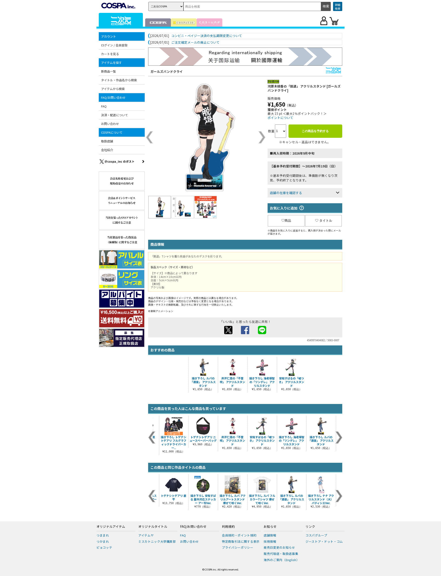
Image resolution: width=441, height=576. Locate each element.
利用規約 (228, 527)
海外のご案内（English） (282, 560)
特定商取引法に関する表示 (241, 541)
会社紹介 (107, 150)
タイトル (325, 220)
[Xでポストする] (228, 332)
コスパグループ (316, 535)
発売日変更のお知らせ (279, 547)
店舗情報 (270, 535)
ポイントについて (280, 117)
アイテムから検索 (113, 89)
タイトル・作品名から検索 (119, 80)
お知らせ (270, 527)
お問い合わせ (110, 123)
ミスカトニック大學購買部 (157, 541)
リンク (310, 527)
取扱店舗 (107, 141)
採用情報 (270, 541)
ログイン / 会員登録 (114, 45)
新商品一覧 (108, 71)
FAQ (104, 106)
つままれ (102, 535)
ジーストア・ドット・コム (324, 541)
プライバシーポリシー (237, 547)
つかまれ (102, 541)
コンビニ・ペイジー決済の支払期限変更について (206, 36)
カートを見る (110, 54)
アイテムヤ (146, 535)
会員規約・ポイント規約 (239, 535)
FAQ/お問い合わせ (193, 527)
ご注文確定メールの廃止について (195, 42)
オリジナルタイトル (152, 527)
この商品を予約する (315, 131)
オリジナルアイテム (110, 527)
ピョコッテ (104, 547)
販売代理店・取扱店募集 (281, 553)
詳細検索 (337, 6)
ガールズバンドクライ (166, 71)
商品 (288, 220)
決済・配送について (114, 115)
